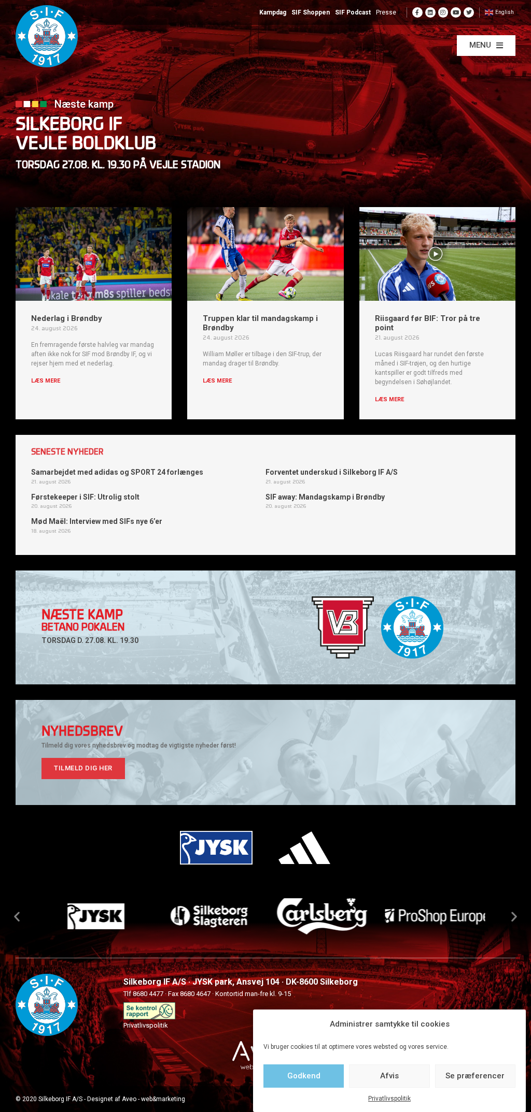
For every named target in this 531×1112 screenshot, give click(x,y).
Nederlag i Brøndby (66, 318)
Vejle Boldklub (86, 145)
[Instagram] (443, 12)
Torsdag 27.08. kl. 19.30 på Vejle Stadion (118, 165)
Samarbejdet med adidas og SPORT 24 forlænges (117, 472)
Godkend (303, 1075)
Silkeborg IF (69, 125)
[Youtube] (456, 12)
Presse (386, 12)
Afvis (389, 1075)
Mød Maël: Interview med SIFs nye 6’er (96, 521)
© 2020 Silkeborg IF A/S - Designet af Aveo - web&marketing (100, 1099)
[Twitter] (469, 12)
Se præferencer (475, 1075)
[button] (486, 45)
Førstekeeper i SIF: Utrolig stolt (85, 497)
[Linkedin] (430, 12)
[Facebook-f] (417, 12)
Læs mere (45, 380)
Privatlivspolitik (389, 1098)
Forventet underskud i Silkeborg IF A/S (332, 472)
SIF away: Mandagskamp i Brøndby (325, 497)
